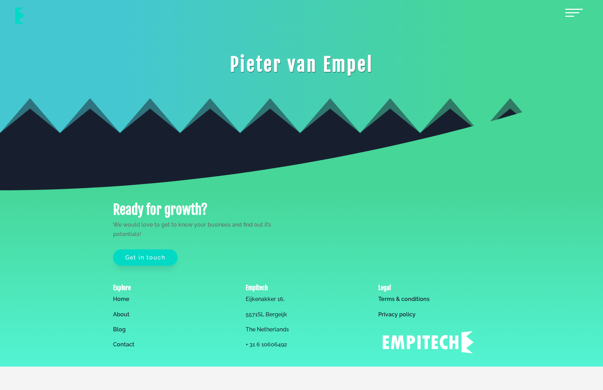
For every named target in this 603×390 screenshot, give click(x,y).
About (121, 314)
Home (121, 299)
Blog (119, 329)
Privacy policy (397, 314)
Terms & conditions (404, 299)
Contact (123, 344)
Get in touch (145, 257)
